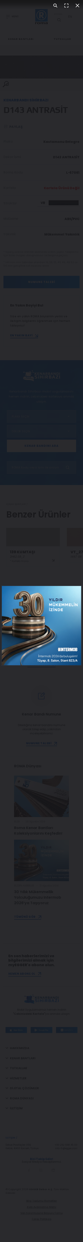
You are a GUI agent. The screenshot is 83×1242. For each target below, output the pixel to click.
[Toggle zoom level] (55, 5)
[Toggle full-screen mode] (66, 5)
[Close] (77, 5)
